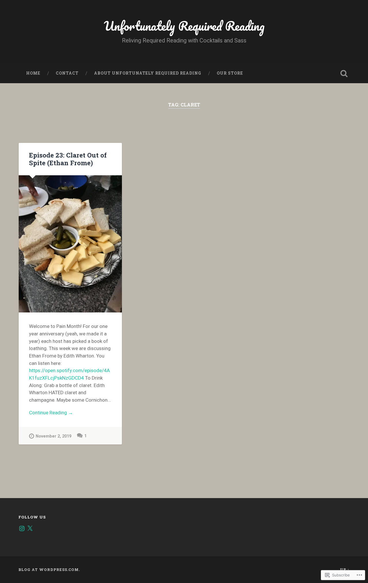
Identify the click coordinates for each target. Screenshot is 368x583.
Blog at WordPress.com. (49, 569)
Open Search (344, 73)
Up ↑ (345, 569)
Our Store (230, 73)
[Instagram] (21, 528)
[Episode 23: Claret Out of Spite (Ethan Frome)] (70, 244)
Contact (67, 73)
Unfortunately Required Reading (184, 25)
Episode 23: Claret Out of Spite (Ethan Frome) (68, 159)
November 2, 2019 (53, 436)
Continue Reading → (51, 412)
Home (33, 73)
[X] (29, 528)
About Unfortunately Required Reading (147, 73)
